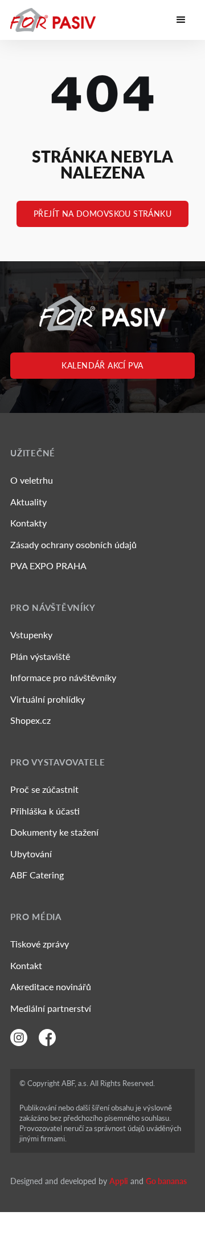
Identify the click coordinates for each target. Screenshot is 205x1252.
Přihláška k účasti (45, 811)
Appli (118, 1181)
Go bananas (166, 1181)
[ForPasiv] (53, 20)
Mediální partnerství (50, 1008)
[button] (181, 20)
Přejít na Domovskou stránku (102, 213)
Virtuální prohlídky (47, 699)
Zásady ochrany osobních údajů (73, 544)
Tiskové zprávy (39, 944)
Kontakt (26, 965)
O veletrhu (31, 480)
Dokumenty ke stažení (54, 832)
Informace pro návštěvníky (63, 677)
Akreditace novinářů (50, 986)
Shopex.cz (30, 720)
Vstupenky (31, 635)
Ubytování (31, 854)
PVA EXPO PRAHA (48, 566)
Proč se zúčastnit (44, 789)
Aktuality (28, 502)
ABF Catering (37, 875)
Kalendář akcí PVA (102, 365)
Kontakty (28, 523)
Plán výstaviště (40, 656)
